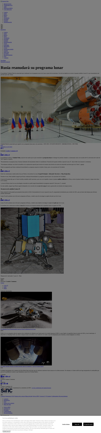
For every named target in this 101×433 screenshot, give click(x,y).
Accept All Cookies (88, 424)
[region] (50, 424)
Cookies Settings (66, 424)
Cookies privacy (6, 431)
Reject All (77, 424)
